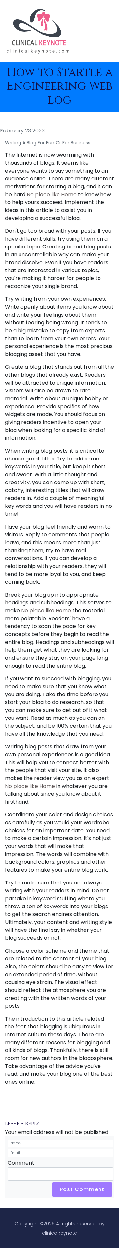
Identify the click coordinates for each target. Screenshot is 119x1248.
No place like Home (52, 194)
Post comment (82, 1189)
